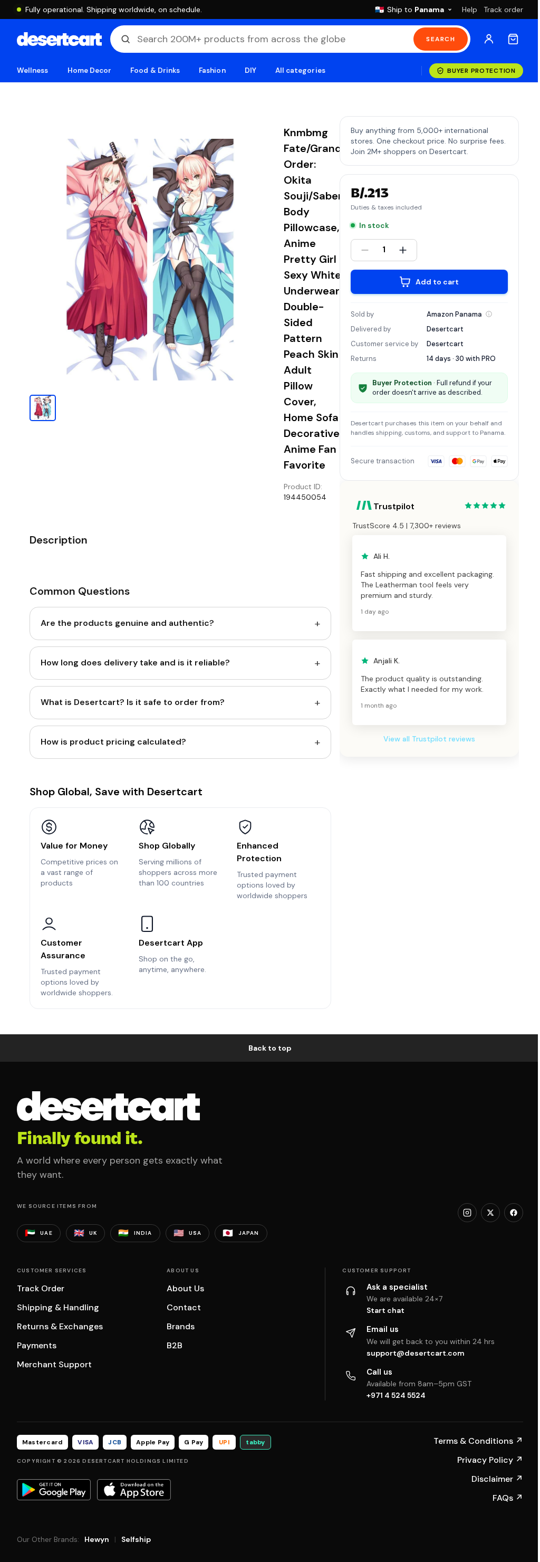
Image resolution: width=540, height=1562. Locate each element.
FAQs (508, 1497)
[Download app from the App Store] (134, 1489)
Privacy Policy (490, 1459)
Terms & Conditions (478, 1440)
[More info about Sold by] (489, 314)
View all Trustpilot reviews (429, 739)
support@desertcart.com (416, 1353)
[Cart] (513, 39)
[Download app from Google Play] (54, 1489)
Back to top (270, 1048)
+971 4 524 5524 (396, 1395)
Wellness (33, 70)
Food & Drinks (155, 70)
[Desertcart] (59, 39)
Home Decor (90, 70)
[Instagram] (467, 1212)
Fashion (212, 70)
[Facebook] (513, 1212)
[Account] (489, 39)
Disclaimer (497, 1478)
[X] (490, 1212)
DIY (250, 70)
